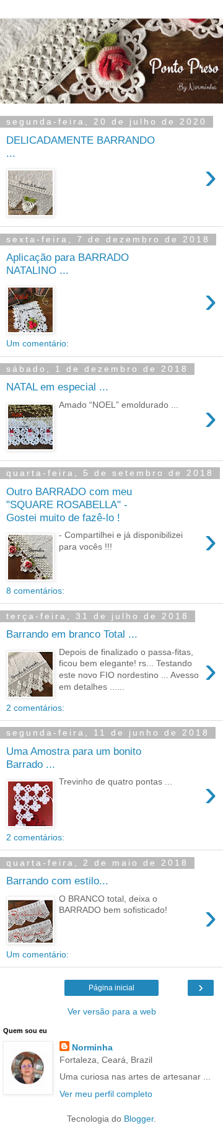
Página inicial (111, 988)
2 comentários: (35, 708)
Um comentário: (37, 343)
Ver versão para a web (112, 1011)
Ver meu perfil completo (105, 1094)
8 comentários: (35, 591)
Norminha (92, 1047)
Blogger (139, 1119)
